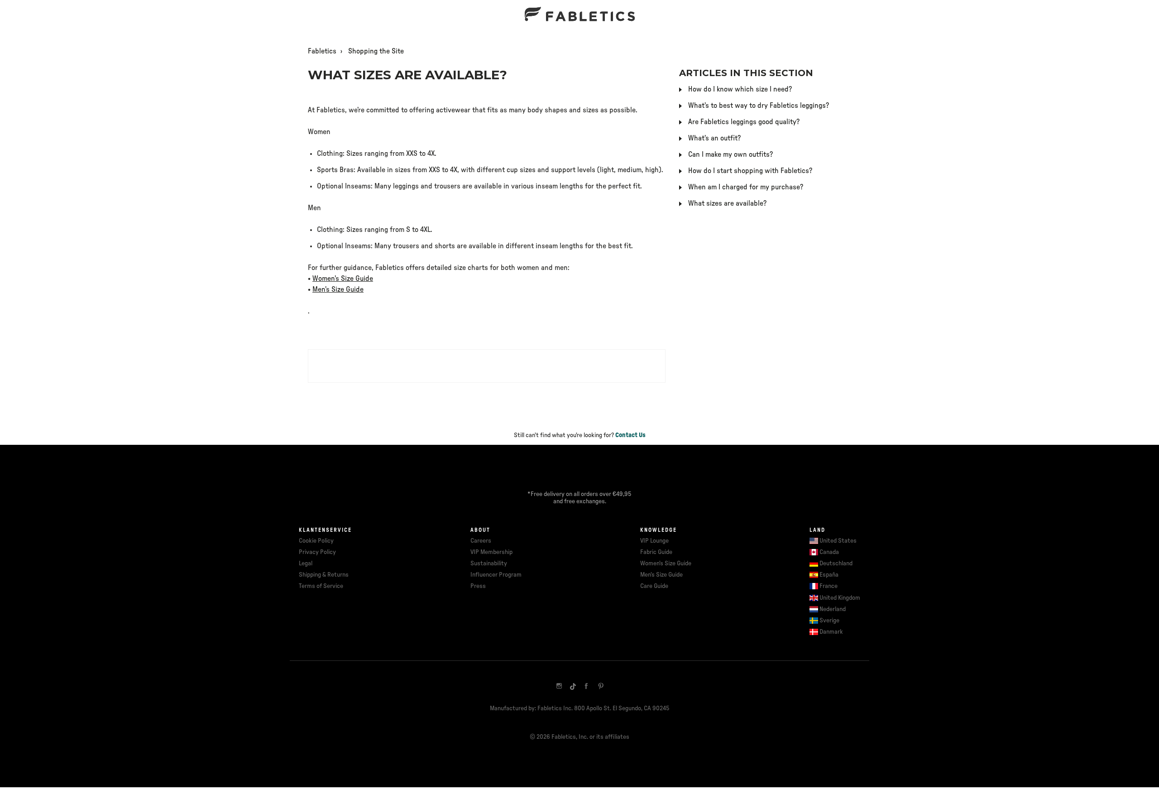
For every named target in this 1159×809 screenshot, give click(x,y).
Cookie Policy (316, 541)
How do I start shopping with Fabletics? (750, 170)
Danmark (831, 632)
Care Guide (654, 586)
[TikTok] (572, 686)
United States (838, 541)
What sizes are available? (727, 203)
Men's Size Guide (338, 289)
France (828, 586)
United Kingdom (839, 598)
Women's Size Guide (342, 278)
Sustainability (488, 563)
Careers (480, 541)
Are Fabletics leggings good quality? (744, 121)
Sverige (829, 620)
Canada (829, 552)
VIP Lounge (654, 541)
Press (478, 586)
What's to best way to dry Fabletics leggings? (758, 105)
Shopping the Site (376, 51)
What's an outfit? (714, 138)
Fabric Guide (656, 552)
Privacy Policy (317, 552)
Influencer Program (496, 575)
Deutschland (835, 563)
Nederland (832, 609)
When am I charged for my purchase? (745, 187)
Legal (305, 563)
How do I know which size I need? (740, 89)
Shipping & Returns (324, 575)
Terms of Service (321, 586)
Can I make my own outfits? (730, 154)
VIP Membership (491, 552)
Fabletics (322, 51)
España (828, 575)
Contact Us (630, 435)
